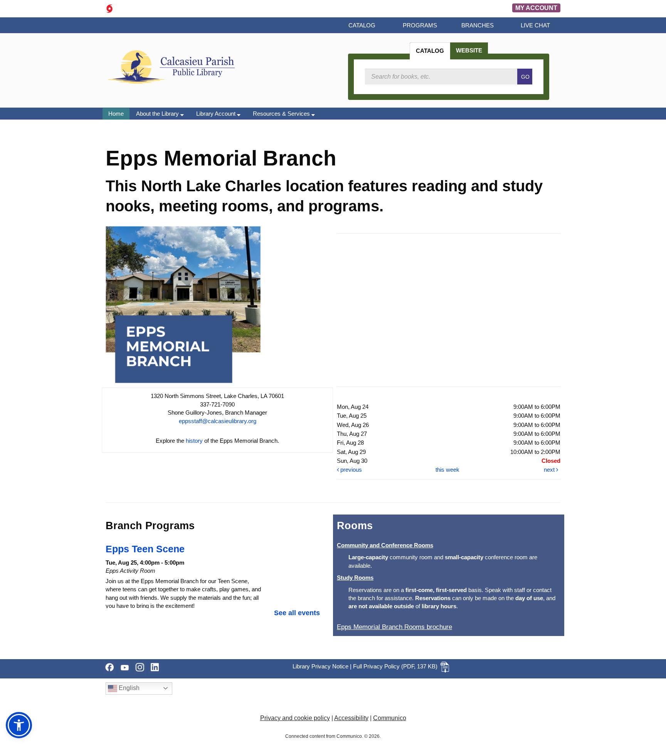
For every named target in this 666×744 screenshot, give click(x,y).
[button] (19, 725)
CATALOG (430, 50)
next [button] (550, 469)
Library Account (216, 113)
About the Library (158, 113)
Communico (389, 718)
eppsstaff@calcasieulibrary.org (217, 421)
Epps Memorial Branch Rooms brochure (394, 627)
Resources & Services (282, 113)
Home (116, 113)
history (194, 440)
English (128, 688)
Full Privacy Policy (376, 666)
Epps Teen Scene (145, 548)
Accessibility (351, 718)
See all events (297, 613)
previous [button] (350, 469)
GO (525, 77)
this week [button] (447, 469)
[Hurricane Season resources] (109, 8)
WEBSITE (469, 50)
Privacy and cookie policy (295, 718)
